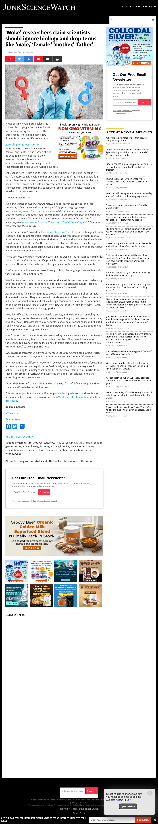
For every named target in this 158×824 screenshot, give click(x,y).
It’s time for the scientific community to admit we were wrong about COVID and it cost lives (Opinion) (128, 232)
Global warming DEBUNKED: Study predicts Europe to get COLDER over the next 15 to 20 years (128, 381)
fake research (67, 442)
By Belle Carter (123, 250)
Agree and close (128, 806)
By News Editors (123, 144)
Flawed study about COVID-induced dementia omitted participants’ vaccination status (128, 245)
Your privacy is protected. (21, 501)
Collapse (37, 442)
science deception (57, 450)
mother (81, 446)
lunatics (64, 446)
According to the (22, 144)
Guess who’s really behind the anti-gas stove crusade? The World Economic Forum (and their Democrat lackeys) (128, 366)
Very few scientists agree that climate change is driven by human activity (128, 274)
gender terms (13, 446)
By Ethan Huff (122, 188)
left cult (54, 446)
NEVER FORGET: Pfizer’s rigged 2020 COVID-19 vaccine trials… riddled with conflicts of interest (129, 167)
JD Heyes (28, 52)
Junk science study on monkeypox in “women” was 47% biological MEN (129, 352)
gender (98, 442)
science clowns (37, 450)
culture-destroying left (58, 232)
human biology (30, 446)
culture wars (51, 442)
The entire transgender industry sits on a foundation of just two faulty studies (126, 218)
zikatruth (125, 7)
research (22, 450)
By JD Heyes (121, 159)
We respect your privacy (63, 805)
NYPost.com (12, 413)
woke (18, 453)
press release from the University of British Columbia (51, 222)
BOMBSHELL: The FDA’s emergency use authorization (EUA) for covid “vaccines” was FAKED (128, 182)
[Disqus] (54, 657)
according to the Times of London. (30, 211)
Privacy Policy (79, 813)
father (79, 442)
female (88, 442)
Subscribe (143, 819)
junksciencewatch (146, 7)
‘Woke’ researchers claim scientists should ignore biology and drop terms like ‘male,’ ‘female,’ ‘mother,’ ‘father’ (127, 152)
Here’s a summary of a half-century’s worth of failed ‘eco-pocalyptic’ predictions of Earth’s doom (129, 395)
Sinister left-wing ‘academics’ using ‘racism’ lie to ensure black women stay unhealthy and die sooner (129, 410)
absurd (27, 442)
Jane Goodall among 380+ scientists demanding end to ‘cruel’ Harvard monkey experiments (129, 195)
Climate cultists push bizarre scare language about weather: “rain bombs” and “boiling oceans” (128, 287)
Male (73, 446)
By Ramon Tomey (123, 173)
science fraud (76, 450)
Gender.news (12, 419)
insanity (44, 446)
